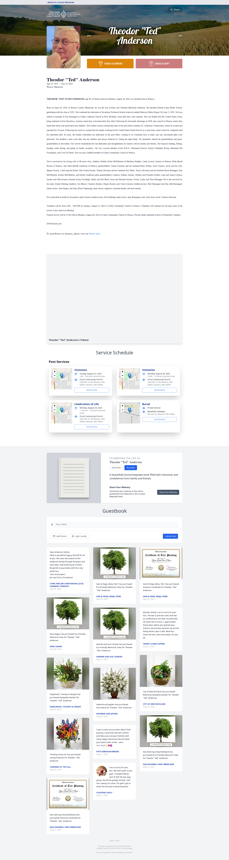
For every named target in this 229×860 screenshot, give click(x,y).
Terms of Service (122, 848)
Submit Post (170, 536)
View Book (116, 467)
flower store (94, 233)
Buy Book (131, 467)
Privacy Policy (107, 848)
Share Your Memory (168, 492)
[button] (61, 376)
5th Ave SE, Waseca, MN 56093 (161, 414)
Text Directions (91, 390)
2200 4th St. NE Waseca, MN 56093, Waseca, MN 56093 (92, 383)
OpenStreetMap (117, 852)
